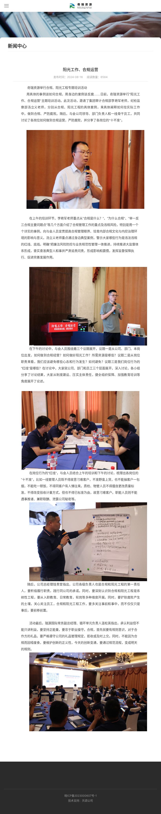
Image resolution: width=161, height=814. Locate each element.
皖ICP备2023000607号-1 (80, 795)
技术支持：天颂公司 (80, 800)
